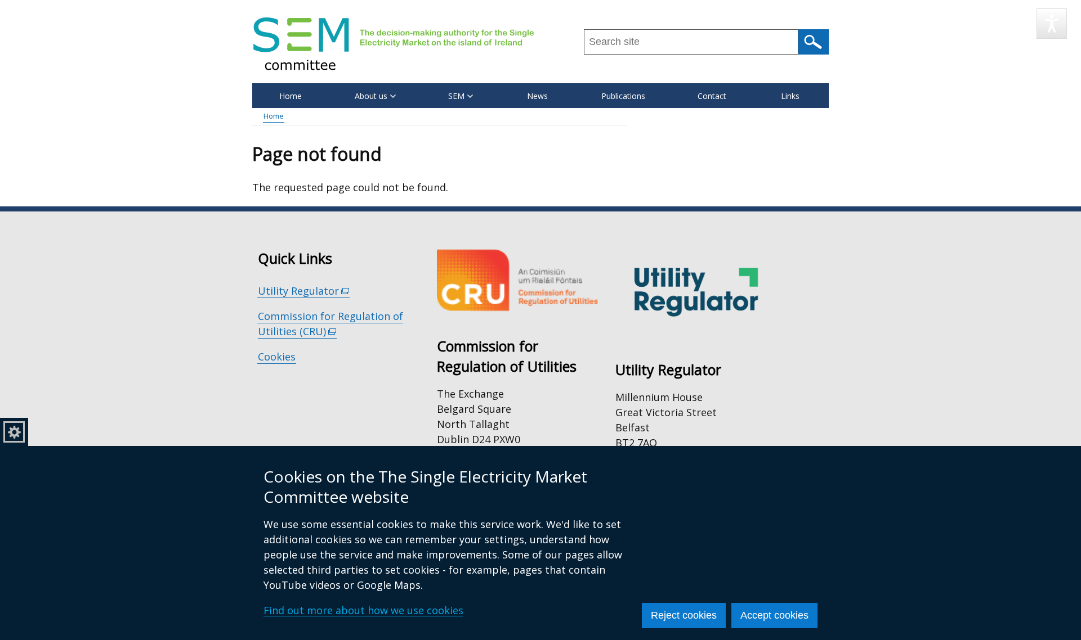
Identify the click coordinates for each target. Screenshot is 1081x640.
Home (290, 96)
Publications (623, 96)
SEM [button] (456, 96)
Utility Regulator (304, 291)
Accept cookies (774, 615)
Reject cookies (684, 615)
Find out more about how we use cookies (363, 610)
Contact (712, 96)
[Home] (393, 43)
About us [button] (371, 96)
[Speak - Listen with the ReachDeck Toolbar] (1052, 23)
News (537, 96)
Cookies (277, 356)
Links (790, 96)
